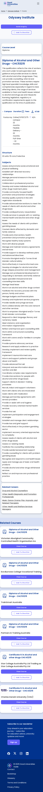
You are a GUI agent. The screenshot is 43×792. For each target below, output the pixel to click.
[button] (38, 4)
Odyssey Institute (13, 11)
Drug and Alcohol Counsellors (15, 490)
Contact (11, 769)
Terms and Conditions (16, 782)
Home (3, 11)
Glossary (11, 778)
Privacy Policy (13, 787)
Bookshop (11, 774)
